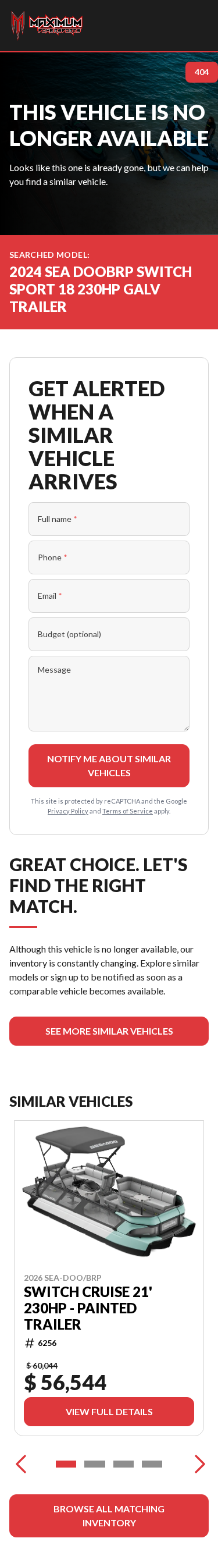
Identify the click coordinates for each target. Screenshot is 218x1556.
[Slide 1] (66, 1464)
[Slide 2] (94, 1464)
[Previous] (21, 1464)
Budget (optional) (69, 634)
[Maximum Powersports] (46, 25)
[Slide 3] (123, 1464)
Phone (52, 557)
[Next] (197, 1464)
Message (54, 669)
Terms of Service (127, 811)
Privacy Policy (68, 811)
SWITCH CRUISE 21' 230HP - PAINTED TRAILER (88, 1308)
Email (50, 596)
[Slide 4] (152, 1464)
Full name (57, 519)
